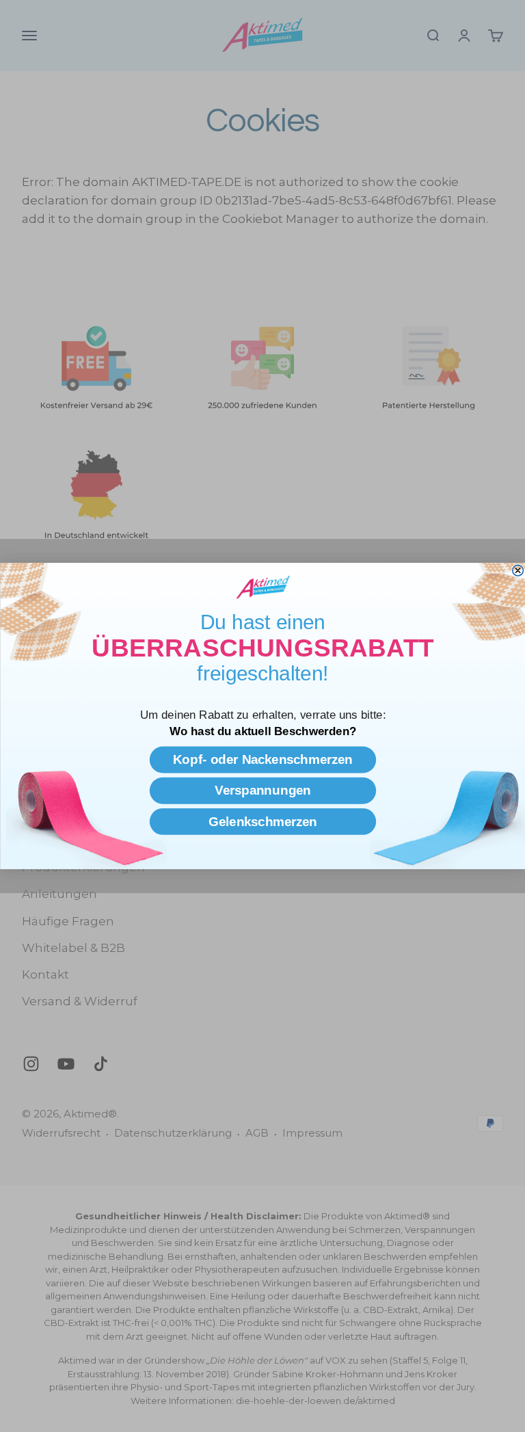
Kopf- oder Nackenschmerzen (263, 759)
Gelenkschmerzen (262, 821)
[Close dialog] (517, 570)
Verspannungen (262, 790)
